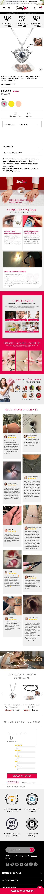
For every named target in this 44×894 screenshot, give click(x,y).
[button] (4, 8)
